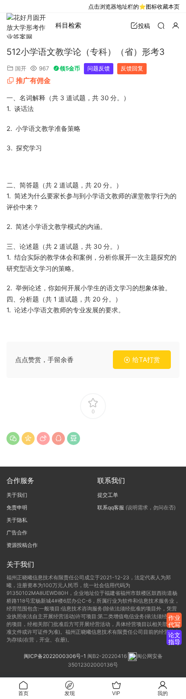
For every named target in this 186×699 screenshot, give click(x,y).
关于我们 (16, 495)
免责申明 (16, 507)
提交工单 (107, 495)
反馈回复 (132, 68)
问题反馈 (98, 68)
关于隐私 (16, 520)
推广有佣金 (33, 80)
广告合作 (16, 532)
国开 (20, 68)
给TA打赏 (145, 360)
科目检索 (68, 25)
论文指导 (174, 638)
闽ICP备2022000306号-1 (55, 656)
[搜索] (161, 25)
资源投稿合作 (22, 545)
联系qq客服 (110, 507)
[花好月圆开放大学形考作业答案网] (28, 26)
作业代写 (174, 621)
